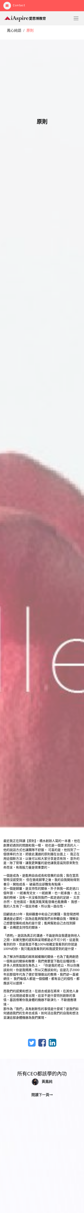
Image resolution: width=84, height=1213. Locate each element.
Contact (19, 5)
